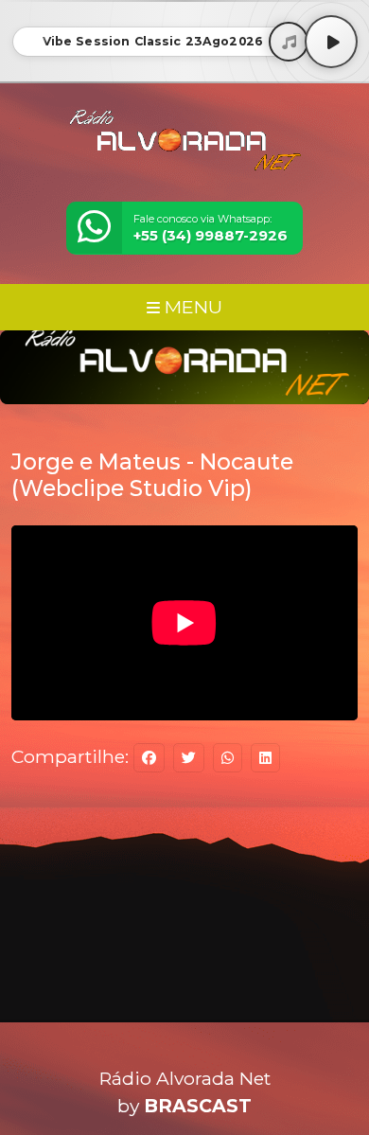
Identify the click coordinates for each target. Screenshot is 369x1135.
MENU (191, 306)
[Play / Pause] (331, 41)
